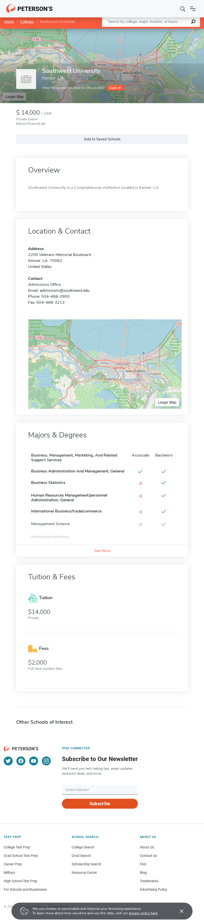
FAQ (143, 864)
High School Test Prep (20, 881)
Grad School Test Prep (21, 856)
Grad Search (81, 856)
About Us (147, 847)
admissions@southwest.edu (65, 290)
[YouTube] (33, 760)
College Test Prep (17, 847)
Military (9, 873)
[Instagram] (46, 760)
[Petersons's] (29, 8)
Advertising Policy (153, 889)
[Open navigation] (193, 8)
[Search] (183, 8)
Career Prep (13, 864)
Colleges (27, 21)
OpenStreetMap (170, 31)
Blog (143, 873)
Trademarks (149, 881)
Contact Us (148, 856)
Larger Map (14, 96)
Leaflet (145, 31)
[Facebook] (20, 760)
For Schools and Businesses (25, 889)
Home (9, 21)
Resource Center (84, 873)
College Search (83, 847)
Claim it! (115, 87)
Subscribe (100, 803)
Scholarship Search (86, 864)
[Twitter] (8, 760)
